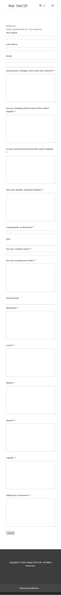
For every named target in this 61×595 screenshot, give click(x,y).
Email (9, 56)
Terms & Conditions (29, 588)
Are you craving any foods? (21, 260)
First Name (11, 32)
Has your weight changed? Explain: (24, 189)
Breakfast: (12, 308)
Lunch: (10, 345)
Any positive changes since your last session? (30, 70)
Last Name (11, 44)
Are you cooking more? (18, 249)
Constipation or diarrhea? (20, 227)
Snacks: (11, 420)
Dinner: (10, 382)
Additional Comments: (18, 495)
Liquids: (11, 457)
